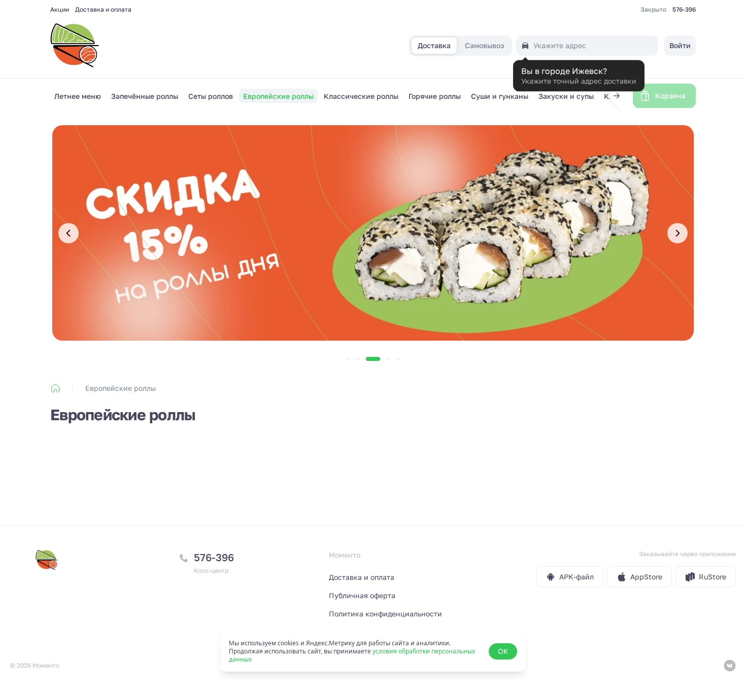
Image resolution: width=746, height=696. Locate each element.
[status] (373, 651)
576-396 (684, 9)
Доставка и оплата (103, 9)
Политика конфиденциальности (385, 613)
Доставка (434, 46)
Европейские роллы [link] (120, 388)
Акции (59, 9)
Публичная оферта (362, 595)
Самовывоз (484, 46)
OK (503, 651)
